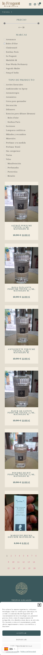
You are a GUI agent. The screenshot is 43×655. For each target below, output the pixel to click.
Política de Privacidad (28, 651)
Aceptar (21, 633)
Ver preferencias (21, 646)
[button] (39, 605)
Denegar (21, 640)
